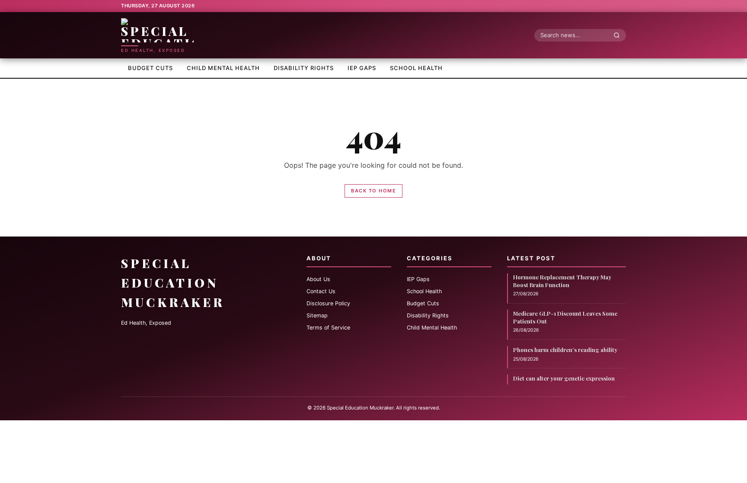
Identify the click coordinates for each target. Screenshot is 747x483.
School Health (416, 67)
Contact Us (320, 291)
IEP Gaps (362, 67)
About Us (318, 279)
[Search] (619, 35)
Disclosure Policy (328, 303)
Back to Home (373, 191)
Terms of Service (328, 327)
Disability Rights (304, 67)
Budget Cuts (150, 67)
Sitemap (317, 315)
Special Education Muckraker (173, 282)
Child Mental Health (223, 67)
